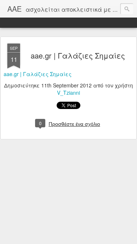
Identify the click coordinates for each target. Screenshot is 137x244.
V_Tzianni (68, 92)
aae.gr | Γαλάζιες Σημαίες (78, 55)
